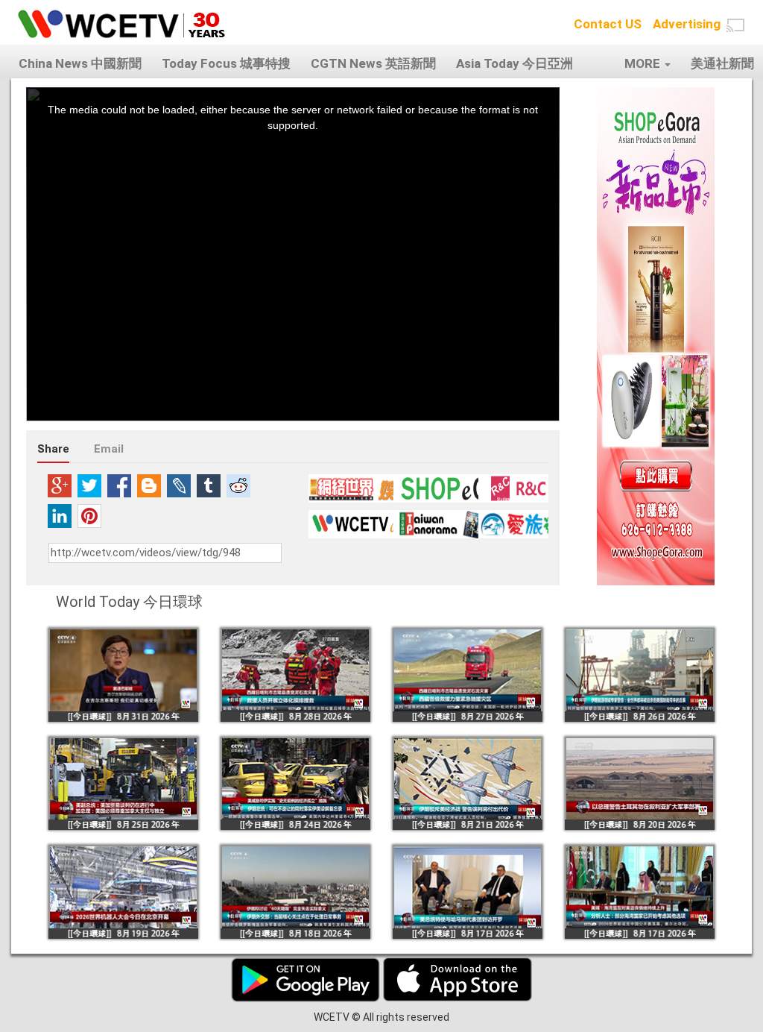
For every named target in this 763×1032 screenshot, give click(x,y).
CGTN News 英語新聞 (373, 63)
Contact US (608, 23)
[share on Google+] (60, 485)
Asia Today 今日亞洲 (514, 63)
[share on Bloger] (149, 485)
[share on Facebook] (119, 485)
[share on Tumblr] (209, 485)
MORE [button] (643, 63)
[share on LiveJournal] (179, 485)
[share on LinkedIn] (60, 516)
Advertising (687, 23)
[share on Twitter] (89, 485)
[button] (735, 25)
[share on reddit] (238, 485)
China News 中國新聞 (80, 63)
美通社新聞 (722, 63)
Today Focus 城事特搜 (226, 63)
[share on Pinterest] (89, 516)
